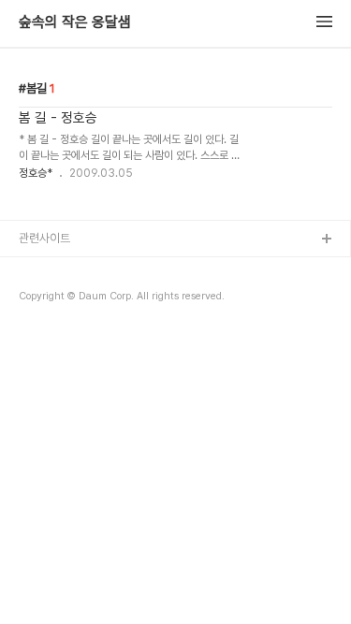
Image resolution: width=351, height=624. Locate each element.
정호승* (35, 173)
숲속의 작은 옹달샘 (75, 22)
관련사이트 (44, 238)
